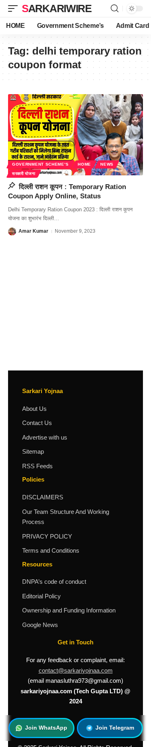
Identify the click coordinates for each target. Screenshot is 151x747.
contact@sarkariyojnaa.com (76, 670)
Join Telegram (114, 727)
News (107, 164)
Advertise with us (44, 437)
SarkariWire (56, 8)
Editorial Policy (41, 596)
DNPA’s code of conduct (54, 581)
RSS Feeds (37, 466)
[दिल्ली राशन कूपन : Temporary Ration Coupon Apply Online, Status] (75, 134)
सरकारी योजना (23, 173)
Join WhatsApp (46, 727)
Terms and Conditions (50, 550)
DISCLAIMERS (42, 497)
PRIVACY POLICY (47, 536)
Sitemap (33, 451)
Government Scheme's (40, 164)
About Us (34, 408)
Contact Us (37, 422)
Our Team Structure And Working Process (65, 517)
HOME (84, 164)
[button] (15, 8)
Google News (40, 624)
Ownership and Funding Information (69, 610)
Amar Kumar (33, 231)
